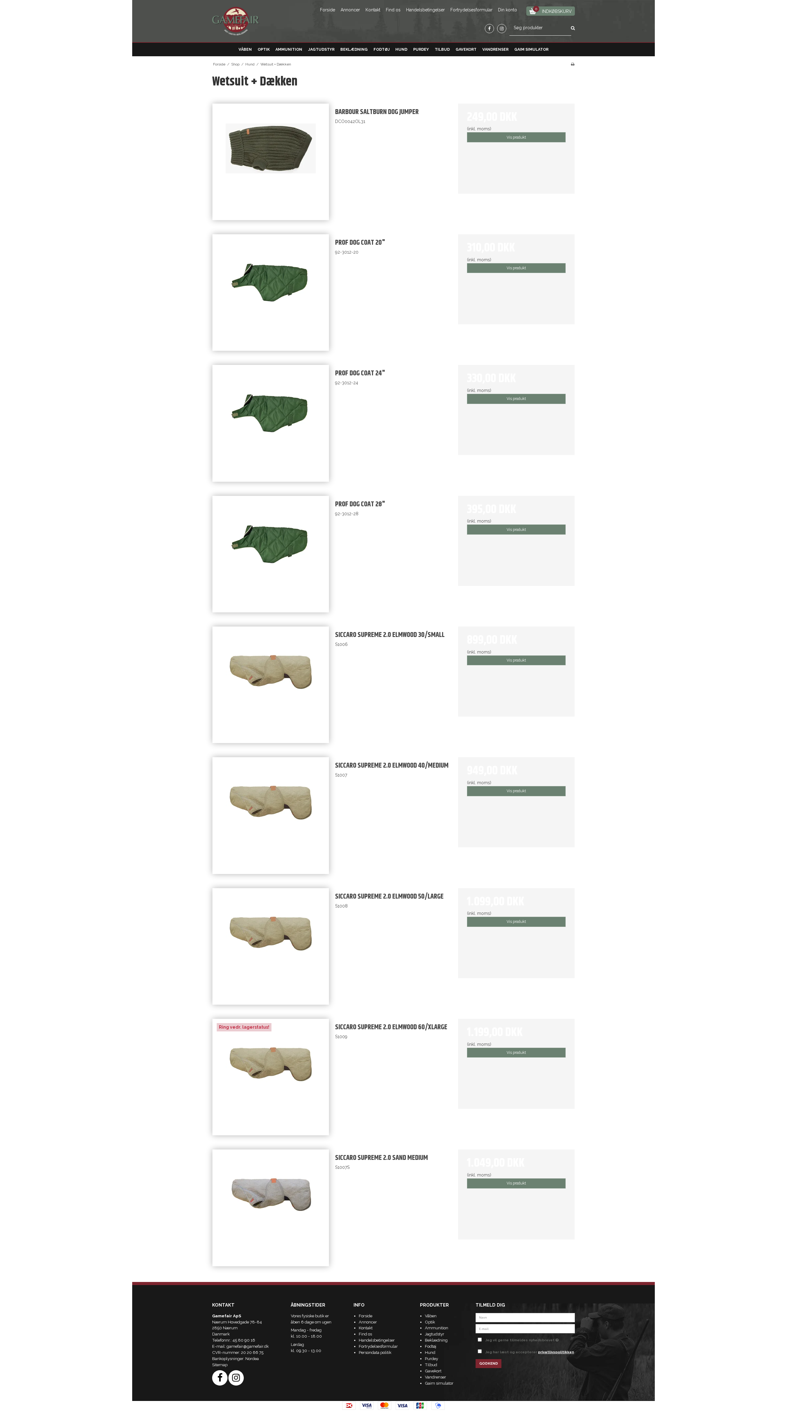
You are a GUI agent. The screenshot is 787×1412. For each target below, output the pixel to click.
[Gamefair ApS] (235, 21)
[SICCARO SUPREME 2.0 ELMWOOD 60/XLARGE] (270, 1077)
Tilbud (442, 49)
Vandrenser (495, 49)
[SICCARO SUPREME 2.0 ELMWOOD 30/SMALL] (270, 685)
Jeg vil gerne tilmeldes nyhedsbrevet (530, 1338)
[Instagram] (501, 28)
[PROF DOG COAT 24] (270, 423)
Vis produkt (516, 137)
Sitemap (219, 1364)
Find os (393, 9)
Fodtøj (382, 49)
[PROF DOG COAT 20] (270, 292)
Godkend (488, 1363)
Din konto (507, 9)
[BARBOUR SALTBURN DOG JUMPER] (270, 162)
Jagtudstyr (321, 49)
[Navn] (525, 1317)
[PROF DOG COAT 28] (270, 554)
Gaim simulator (531, 49)
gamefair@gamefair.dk (248, 1346)
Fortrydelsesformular (471, 9)
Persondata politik (375, 1352)
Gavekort (466, 49)
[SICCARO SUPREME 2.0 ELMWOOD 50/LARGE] (270, 946)
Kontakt (373, 9)
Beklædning (354, 49)
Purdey (421, 49)
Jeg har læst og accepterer (529, 1352)
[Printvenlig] (572, 64)
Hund (401, 49)
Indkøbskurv (553, 10)
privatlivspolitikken (556, 1352)
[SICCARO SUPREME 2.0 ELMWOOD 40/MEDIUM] (270, 815)
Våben (245, 49)
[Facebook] (489, 28)
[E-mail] (525, 1328)
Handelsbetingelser (425, 9)
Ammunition (288, 49)
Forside (327, 9)
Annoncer (350, 9)
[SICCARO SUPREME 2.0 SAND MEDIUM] (270, 1207)
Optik (264, 49)
